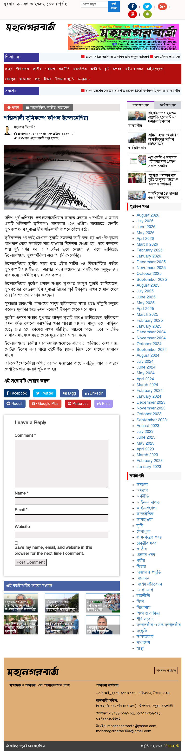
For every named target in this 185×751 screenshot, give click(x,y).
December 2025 (151, 261)
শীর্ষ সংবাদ (22, 69)
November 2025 (151, 267)
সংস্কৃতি (142, 630)
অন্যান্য (83, 79)
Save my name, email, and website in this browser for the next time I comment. (53, 550)
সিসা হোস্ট (172, 746)
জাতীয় (37, 69)
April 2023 (145, 449)
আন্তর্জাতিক (80, 69)
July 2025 (145, 291)
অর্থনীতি (96, 69)
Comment (25, 435)
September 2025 (152, 279)
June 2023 (146, 437)
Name (22, 493)
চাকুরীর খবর (147, 543)
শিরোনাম (144, 607)
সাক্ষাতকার (145, 636)
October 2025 (149, 273)
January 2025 (149, 326)
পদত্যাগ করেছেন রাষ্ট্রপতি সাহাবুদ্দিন (98, 629)
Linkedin (96, 393)
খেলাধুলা (10, 79)
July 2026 (145, 221)
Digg (71, 393)
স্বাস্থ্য (37, 79)
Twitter (46, 393)
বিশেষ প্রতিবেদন (149, 584)
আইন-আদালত (134, 69)
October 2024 (149, 343)
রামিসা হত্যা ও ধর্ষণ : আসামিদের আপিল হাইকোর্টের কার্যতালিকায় (60, 606)
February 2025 (150, 320)
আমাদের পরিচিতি (166, 670)
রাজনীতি (64, 69)
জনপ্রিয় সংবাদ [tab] (168, 105)
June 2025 (146, 297)
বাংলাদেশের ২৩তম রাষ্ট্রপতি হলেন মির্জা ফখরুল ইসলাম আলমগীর (125, 90)
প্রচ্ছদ (8, 69)
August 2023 (148, 425)
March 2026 (147, 244)
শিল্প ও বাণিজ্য (148, 613)
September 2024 (152, 349)
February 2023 (150, 460)
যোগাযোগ (145, 590)
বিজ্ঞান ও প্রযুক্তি (64, 79)
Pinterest (79, 403)
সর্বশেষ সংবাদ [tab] (141, 105)
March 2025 (147, 314)
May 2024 (145, 373)
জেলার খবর (146, 554)
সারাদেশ (50, 69)
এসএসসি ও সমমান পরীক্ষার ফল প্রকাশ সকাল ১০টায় (99, 606)
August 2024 (148, 355)
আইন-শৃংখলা (155, 69)
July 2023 (145, 431)
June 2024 (146, 367)
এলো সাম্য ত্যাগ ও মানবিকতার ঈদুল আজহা (110, 56)
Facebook (18, 393)
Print (105, 403)
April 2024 (145, 379)
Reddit (16, 403)
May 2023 (145, 443)
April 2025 (145, 308)
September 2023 (152, 419)
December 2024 (151, 332)
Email (21, 509)
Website (22, 526)
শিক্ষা (140, 601)
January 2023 (149, 466)
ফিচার (47, 79)
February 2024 (150, 390)
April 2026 (145, 238)
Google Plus (48, 403)
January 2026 (149, 256)
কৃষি (106, 69)
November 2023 (151, 408)
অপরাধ (117, 69)
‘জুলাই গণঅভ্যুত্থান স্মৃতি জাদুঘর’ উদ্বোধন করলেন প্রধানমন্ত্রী (20, 627)
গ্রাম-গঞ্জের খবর (149, 537)
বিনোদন (143, 578)
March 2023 (147, 454)
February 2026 (150, 250)
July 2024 (145, 361)
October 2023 (149, 413)
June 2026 (146, 226)
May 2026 (145, 232)
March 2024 (147, 384)
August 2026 (148, 215)
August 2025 (148, 285)
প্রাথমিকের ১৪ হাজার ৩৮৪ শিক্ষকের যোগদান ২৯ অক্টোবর (60, 627)
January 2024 (149, 396)
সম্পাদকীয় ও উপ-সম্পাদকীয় (159, 624)
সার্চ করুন (114, 6)
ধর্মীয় (141, 560)
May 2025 (145, 302)
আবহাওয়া (25, 79)
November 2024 (151, 338)
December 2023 (151, 402)
